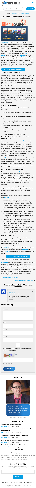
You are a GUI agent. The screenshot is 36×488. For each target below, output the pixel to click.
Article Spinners (5, 455)
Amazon (26, 452)
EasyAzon (22, 55)
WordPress (24, 459)
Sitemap (28, 486)
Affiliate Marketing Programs (15, 452)
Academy (3, 452)
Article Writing (14, 455)
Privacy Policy (9, 486)
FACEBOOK (23, 417)
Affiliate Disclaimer (20, 486)
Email (5, 329)
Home (8, 13)
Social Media (24, 457)
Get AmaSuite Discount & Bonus (13, 69)
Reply (32, 291)
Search (30, 8)
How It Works (9, 484)
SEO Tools (16, 457)
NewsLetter (18, 484)
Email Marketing (23, 455)
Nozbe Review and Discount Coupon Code (23, 280)
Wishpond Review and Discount (10, 277)
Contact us (7, 251)
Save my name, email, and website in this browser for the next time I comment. (17, 349)
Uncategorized (16, 459)
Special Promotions (6, 459)
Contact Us (26, 484)
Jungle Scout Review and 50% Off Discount (14, 435)
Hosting (3, 457)
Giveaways (32, 455)
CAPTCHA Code (7, 363)
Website (5, 336)
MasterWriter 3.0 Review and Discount (13, 445)
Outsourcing (9, 457)
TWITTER (15, 417)
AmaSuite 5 (20, 57)
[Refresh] (16, 354)
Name (5, 322)
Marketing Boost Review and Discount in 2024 (15, 440)
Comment (5, 309)
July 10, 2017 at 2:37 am (15, 294)
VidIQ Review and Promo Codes (11, 424)
